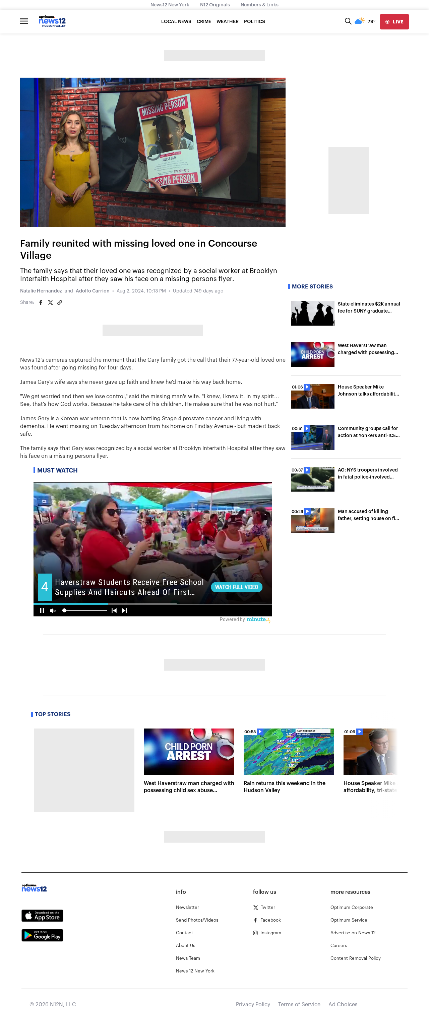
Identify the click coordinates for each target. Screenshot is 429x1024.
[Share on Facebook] (41, 302)
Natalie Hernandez (41, 291)
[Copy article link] (59, 302)
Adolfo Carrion (93, 291)
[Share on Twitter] (50, 302)
